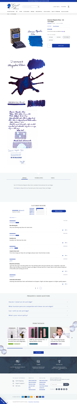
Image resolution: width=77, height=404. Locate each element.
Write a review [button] (58, 211)
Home (8, 14)
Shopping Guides (54, 343)
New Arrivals (39, 11)
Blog (30, 387)
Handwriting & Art (17, 343)
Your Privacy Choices (43, 385)
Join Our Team (32, 385)
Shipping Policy (42, 382)
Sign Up (66, 384)
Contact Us (41, 387)
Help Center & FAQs (43, 380)
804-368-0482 (42, 389)
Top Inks (60, 343)
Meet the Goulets (32, 382)
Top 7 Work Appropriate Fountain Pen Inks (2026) (58, 340)
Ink (16, 11)
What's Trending (56, 11)
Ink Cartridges (13, 14)
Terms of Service (36, 401)
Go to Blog (38, 352)
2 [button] (37, 288)
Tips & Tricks (11, 343)
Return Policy (42, 384)
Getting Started (32, 389)
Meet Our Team (32, 384)
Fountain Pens (11, 11)
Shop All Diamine (56, 26)
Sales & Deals (47, 11)
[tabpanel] (38, 190)
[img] (12, 220)
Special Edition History (33, 343)
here (17, 188)
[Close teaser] (7, 402)
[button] (32, 208)
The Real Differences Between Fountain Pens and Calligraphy (16, 340)
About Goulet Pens (33, 380)
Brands (32, 11)
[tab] (24, 178)
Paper (20, 11)
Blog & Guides (64, 11)
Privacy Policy (30, 401)
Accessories (26, 11)
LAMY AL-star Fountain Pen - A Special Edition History (38, 340)
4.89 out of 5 (21, 210)
